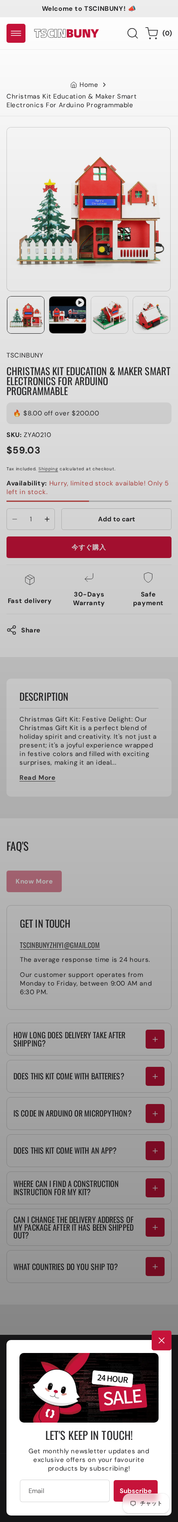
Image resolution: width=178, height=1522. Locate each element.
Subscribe (136, 1491)
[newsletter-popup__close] (162, 1340)
